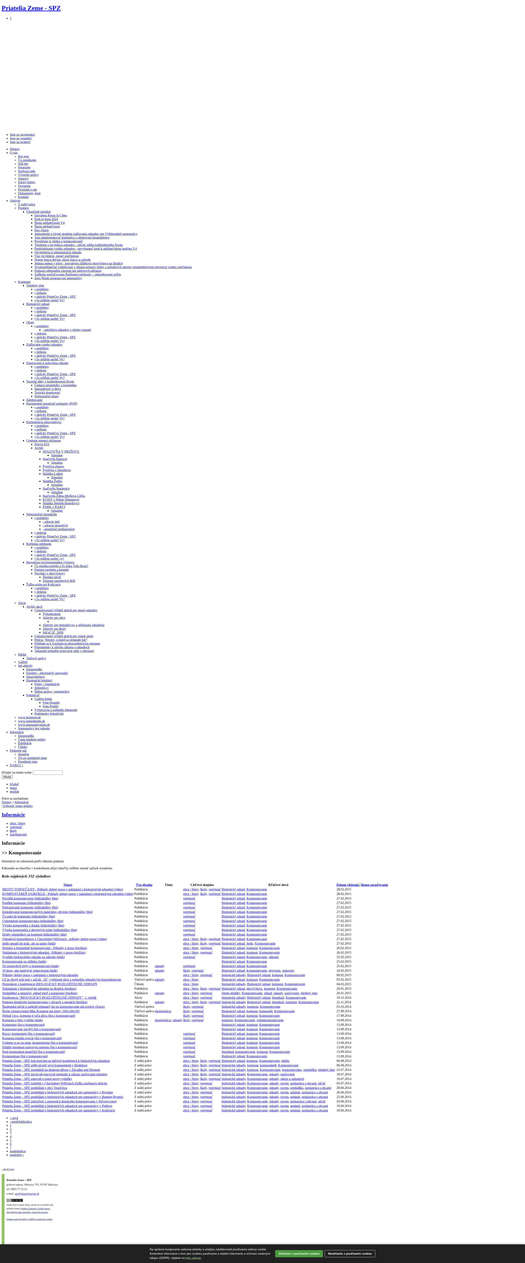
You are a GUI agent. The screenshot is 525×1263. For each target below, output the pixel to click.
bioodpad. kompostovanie (238, 1051)
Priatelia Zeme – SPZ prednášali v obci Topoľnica (34, 1088)
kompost (252, 948)
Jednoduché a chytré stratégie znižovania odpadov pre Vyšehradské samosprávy (86, 234)
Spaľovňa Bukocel (55, 459)
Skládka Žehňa (52, 481)
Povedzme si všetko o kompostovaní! (58, 241)
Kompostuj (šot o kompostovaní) (23, 1024)
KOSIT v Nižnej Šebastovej (61, 499)
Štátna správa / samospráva (51, 691)
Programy (24, 167)
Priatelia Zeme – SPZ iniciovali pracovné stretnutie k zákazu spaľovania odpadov (54, 1074)
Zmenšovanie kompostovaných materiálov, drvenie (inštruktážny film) (47, 912)
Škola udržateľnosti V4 (49, 223)
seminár (295, 1092)
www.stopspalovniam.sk (34, 724)
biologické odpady (233, 975)
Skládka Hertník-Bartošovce (61, 503)
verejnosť (16, 827)
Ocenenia (24, 186)
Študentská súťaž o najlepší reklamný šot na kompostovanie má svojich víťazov (53, 1006)
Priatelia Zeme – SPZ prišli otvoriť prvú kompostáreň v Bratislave (44, 1065)
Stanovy (23, 178)
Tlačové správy (36, 658)
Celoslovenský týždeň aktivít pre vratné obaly (64, 636)
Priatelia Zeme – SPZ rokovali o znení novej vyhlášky (37, 1079)
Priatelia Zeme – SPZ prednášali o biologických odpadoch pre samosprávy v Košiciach (58, 1110)
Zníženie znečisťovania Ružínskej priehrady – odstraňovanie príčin (77, 274)
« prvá (14, 1118)
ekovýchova (254, 988)
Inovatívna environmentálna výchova (50, 562)
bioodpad (278, 997)
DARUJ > (16, 765)
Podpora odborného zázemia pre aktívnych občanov (68, 270)
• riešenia (40, 293)
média (285, 1060)
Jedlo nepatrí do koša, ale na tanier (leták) (29, 943)
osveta (284, 1083)
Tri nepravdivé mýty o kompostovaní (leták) (30, 966)
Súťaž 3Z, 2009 (53, 632)
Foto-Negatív (51, 702)
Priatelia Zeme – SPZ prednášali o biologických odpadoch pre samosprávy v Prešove (57, 1106)
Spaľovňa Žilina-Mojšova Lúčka (64, 496)
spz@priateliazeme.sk (27, 1193)
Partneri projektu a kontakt (51, 569)
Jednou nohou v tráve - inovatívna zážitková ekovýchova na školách (78, 263)
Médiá (22, 654)
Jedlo (250, 943)
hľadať (14, 784)
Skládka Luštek (53, 473)
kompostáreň (268, 1065)
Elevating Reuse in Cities (50, 215)
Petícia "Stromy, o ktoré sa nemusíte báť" (61, 640)
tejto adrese (193, 1258)
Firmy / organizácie (46, 684)
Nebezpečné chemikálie (41, 514)
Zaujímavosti (18, 834)
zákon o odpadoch (292, 1079)
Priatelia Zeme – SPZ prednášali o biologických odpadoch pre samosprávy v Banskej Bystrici (62, 1097)
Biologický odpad (37, 304)
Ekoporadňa (34, 669)
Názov (68, 885)
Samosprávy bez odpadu (34, 728)
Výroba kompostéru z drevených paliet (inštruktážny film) (39, 930)
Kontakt (23, 197)
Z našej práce (26, 204)
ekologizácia (163, 1011)
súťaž (321, 1083)
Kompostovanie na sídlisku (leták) (24, 961)
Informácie (17, 732)
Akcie (22, 603)
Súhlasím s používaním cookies (299, 1253)
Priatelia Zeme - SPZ (31, 8)
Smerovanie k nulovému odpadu (47, 363)
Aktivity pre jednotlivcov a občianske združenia (73, 625)
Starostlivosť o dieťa (47, 389)
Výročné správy (28, 175)
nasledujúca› (18, 1151)
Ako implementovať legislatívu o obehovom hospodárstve (72, 237)
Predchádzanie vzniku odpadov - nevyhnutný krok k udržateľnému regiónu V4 (85, 248)
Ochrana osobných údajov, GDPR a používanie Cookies (29, 1219)
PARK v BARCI (54, 507)
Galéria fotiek (43, 699)
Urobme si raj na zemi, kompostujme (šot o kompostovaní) (40, 1042)
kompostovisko (292, 1069)
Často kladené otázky (32, 739)
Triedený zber (35, 285)
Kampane (24, 282)
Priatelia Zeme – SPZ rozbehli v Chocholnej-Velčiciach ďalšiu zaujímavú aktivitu (54, 1083)
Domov (15, 149)
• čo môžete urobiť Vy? (49, 300)
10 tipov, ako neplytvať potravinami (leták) (30, 970)
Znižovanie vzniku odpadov (44, 344)
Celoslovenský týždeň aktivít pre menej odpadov (65, 610)
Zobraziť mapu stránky (18, 806)
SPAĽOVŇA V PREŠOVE (61, 451)
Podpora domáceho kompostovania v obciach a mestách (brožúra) (44, 1002)
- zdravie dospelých (55, 525)
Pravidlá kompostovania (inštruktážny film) (30, 898)
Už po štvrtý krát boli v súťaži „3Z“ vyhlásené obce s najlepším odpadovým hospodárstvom (61, 979)
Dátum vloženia (347, 885)
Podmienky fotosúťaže (49, 713)
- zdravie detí (51, 521)
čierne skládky (231, 993)
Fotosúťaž (32, 695)
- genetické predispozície (59, 529)
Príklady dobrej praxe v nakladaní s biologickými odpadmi (40, 975)
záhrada (274, 957)
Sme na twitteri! (20, 142)
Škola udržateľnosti (47, 226)
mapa (13, 788)
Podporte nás (18, 750)
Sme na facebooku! (22, 134)
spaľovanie (292, 993)
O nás (13, 152)
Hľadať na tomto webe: (17, 772)
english (14, 791)
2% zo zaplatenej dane (32, 758)
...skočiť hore (8, 1169)
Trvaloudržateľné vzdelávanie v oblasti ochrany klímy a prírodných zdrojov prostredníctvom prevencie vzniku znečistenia (113, 267)
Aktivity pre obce (54, 617)
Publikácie (25, 743)
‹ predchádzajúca (21, 1121)
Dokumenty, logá (29, 193)
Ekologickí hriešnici (39, 680)
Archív (38, 448)
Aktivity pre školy (54, 628)
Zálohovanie (34, 400)
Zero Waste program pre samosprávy (58, 278)
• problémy (41, 289)
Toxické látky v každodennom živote (50, 381)
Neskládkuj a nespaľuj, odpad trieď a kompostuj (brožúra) (39, 993)
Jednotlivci (41, 688)
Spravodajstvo (35, 676)
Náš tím (23, 163)
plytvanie (275, 970)
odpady (159, 966)
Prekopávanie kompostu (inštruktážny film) (30, 907)
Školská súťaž (52, 577)
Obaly (30, 322)
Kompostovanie (257, 889)
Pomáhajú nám (27, 761)
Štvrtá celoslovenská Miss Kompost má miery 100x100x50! (41, 1011)
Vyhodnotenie (52, 614)
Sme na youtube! (21, 138)
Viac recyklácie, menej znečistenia (56, 256)
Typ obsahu (144, 885)
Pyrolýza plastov (53, 466)
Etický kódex (26, 182)
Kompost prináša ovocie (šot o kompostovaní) (32, 1038)
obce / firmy (17, 823)
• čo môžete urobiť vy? (49, 558)
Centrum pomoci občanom (43, 440)
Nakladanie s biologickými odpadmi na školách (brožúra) (39, 988)
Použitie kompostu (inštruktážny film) (26, 903)
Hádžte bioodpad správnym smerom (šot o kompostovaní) (39, 1047)
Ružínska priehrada (38, 544)
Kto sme (23, 156)
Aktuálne (57, 455)
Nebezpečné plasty (46, 396)
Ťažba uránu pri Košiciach (43, 584)
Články (22, 747)
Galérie (22, 662)
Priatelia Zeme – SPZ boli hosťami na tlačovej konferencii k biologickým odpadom (56, 1060)
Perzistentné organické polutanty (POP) (51, 403)
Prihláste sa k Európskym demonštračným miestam (67, 643)
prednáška (309, 1069)
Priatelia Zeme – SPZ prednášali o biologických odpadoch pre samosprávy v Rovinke (57, 1092)
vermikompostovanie (270, 1020)
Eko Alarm (41, 230)
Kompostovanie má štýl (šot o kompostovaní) (31, 1029)
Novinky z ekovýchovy (49, 573)
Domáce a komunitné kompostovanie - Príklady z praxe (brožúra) (44, 948)
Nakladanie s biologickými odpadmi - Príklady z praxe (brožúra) (44, 952)
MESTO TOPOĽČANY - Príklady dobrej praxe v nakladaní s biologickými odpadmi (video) (62, 889)
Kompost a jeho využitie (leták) (22, 1020)
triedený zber (309, 993)
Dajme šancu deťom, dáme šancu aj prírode (62, 259)
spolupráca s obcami (303, 1083)
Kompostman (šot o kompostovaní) (25, 1056)
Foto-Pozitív (51, 706)
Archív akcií (34, 606)
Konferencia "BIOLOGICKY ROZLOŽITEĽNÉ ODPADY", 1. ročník (49, 997)
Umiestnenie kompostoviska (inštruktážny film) (32, 921)
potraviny (288, 970)
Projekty (23, 208)
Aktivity (15, 200)
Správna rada (26, 171)
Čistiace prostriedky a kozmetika (55, 385)
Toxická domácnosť (47, 392)
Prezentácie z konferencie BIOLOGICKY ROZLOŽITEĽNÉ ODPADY (49, 984)
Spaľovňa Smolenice (56, 488)
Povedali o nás (27, 189)
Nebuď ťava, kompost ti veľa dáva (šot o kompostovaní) (38, 1015)
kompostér (266, 1011)
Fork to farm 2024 (46, 219)
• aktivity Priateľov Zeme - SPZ (55, 296)
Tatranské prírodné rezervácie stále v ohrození (64, 651)
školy (13, 830)
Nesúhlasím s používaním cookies (350, 1253)
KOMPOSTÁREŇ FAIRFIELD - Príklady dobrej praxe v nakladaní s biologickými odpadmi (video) (68, 894)
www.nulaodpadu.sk (31, 721)
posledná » (17, 1155)
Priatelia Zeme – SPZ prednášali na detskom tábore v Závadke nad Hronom (51, 1069)
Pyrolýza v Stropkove (57, 470)
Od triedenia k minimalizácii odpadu (57, 252)
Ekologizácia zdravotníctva (43, 422)
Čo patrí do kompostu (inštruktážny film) (28, 916)
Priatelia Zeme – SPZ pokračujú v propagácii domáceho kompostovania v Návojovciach (59, 1101)
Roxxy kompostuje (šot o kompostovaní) (28, 1033)
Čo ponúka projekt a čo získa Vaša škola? (61, 566)
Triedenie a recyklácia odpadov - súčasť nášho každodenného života (78, 245)
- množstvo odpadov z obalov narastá (67, 330)
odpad (268, 993)
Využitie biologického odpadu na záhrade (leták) (33, 957)
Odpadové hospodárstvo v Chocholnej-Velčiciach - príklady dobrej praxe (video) (54, 939)
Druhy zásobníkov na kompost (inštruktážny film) (34, 934)
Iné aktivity (25, 665)
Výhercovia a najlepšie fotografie (55, 710)
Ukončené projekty (38, 211)
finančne (23, 754)
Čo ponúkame (27, 160)
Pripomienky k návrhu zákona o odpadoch (61, 647)
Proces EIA (41, 444)
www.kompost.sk (29, 717)
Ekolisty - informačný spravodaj (47, 673)
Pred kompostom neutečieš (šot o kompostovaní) (33, 1051)
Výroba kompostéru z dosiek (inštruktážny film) (33, 925)
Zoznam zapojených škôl (59, 580)
